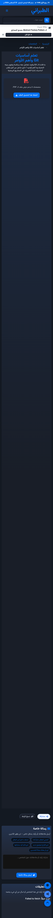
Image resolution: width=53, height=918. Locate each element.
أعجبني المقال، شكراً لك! (40, 840)
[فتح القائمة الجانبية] (7, 11)
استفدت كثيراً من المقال (20, 840)
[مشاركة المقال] (47, 894)
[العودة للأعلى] (47, 903)
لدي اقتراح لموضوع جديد (40, 845)
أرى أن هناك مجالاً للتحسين (39, 850)
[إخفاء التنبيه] (3, 34)
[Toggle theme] (47, 885)
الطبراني (40, 10)
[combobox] (26, 20)
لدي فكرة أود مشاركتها (21, 845)
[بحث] (46, 20)
